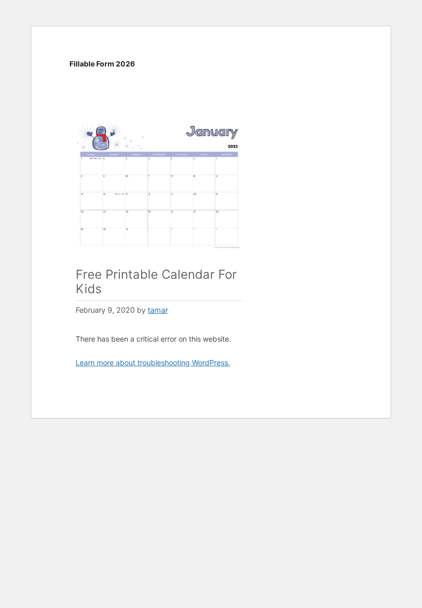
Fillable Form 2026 (102, 63)
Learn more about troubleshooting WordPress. (153, 362)
